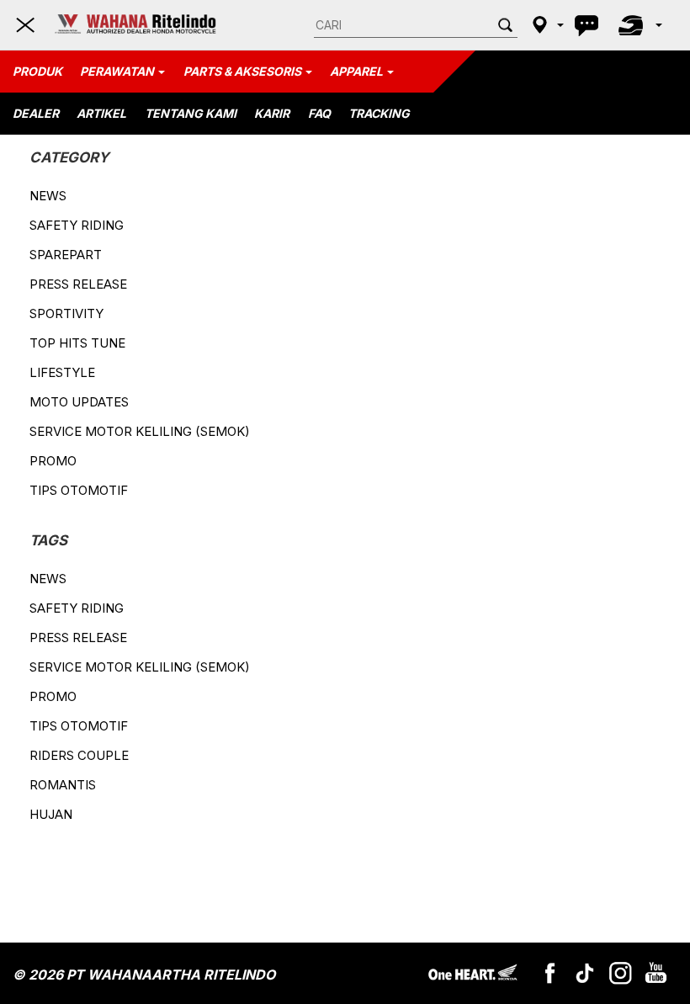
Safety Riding (76, 225)
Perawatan (117, 71)
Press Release (78, 284)
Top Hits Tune (77, 343)
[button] (546, 24)
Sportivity (66, 313)
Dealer (36, 113)
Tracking (379, 113)
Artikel (101, 113)
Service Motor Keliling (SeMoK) (139, 431)
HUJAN (50, 814)
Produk (37, 71)
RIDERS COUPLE (79, 755)
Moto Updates (79, 402)
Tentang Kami (190, 113)
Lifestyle (62, 372)
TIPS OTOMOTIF (78, 490)
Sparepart (65, 255)
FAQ (319, 113)
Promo (53, 461)
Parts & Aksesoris (242, 71)
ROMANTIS (62, 785)
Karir (271, 113)
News (47, 196)
